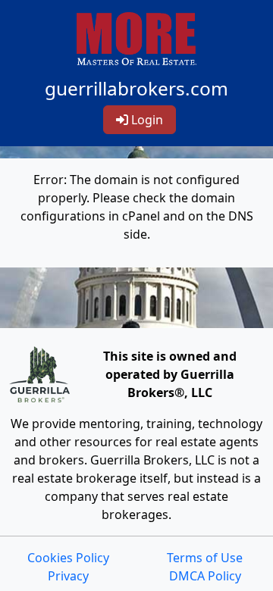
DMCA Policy (205, 576)
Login (145, 119)
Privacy (68, 576)
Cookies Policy (68, 557)
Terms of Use (205, 557)
